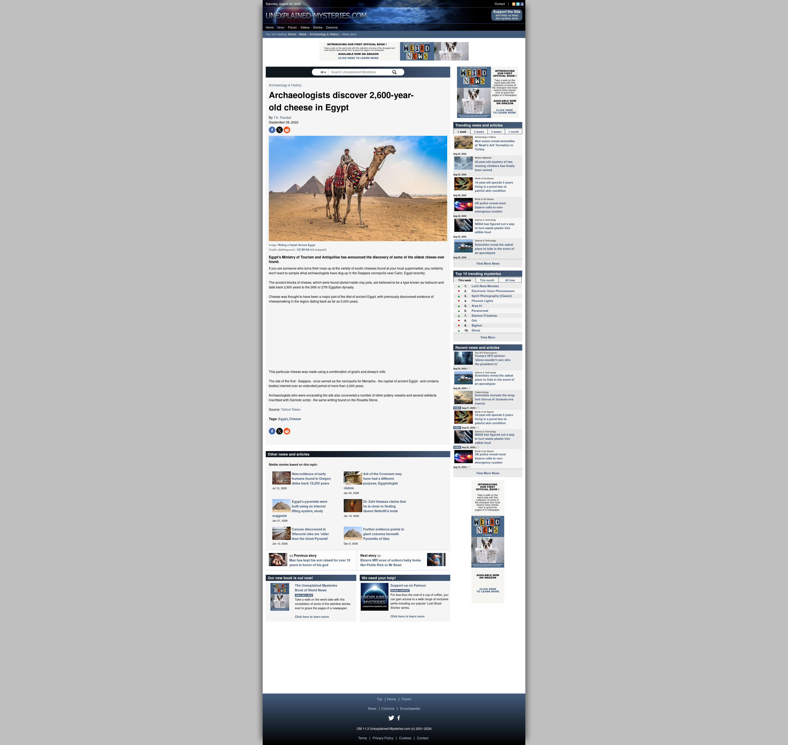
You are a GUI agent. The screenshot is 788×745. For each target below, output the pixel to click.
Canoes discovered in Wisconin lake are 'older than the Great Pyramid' (310, 534)
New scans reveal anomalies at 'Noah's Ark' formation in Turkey (495, 145)
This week (464, 280)
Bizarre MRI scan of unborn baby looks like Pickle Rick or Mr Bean (390, 562)
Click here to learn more (312, 617)
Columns (332, 27)
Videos (304, 27)
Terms (362, 738)
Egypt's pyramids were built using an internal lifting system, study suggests (299, 508)
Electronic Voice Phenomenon (493, 291)
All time (510, 280)
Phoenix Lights (482, 301)
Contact (500, 3)
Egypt (282, 418)
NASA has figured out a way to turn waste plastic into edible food (494, 228)
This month (487, 280)
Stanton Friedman (484, 315)
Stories (317, 27)
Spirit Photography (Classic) (492, 296)
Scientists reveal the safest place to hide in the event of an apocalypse (494, 248)
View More (487, 337)
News (280, 27)
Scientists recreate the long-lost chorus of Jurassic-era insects (495, 399)
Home (270, 27)
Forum (292, 27)
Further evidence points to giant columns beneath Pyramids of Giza (383, 534)
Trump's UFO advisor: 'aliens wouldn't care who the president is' (493, 360)
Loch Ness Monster (485, 286)
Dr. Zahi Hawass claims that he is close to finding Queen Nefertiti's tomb (384, 506)
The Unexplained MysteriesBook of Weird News (316, 587)
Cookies (405, 738)
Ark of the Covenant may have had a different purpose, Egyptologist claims (373, 480)
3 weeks (496, 132)
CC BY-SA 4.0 (305, 249)
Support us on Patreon (408, 585)
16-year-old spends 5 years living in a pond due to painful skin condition (494, 186)
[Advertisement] (358, 336)
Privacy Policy (383, 738)
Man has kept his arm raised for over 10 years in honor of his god (319, 562)
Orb (474, 320)
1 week (462, 132)
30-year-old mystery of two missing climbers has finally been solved (495, 166)
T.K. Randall (282, 117)
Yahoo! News (290, 409)
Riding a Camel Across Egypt (296, 245)
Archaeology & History (324, 34)
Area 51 (477, 306)
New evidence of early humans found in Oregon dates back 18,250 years (311, 478)
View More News (487, 263)
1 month (514, 132)
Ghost (476, 330)
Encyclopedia (410, 708)
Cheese (295, 418)
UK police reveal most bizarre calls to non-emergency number (490, 207)
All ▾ (324, 72)
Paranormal (480, 311)
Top (379, 699)
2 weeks (479, 132)
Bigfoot (477, 325)
